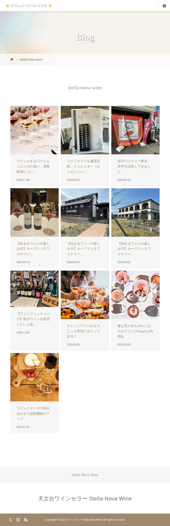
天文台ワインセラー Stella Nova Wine (85, 498)
